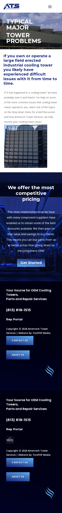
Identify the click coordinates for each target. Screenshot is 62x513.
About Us (18, 354)
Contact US (20, 340)
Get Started (31, 263)
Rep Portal (14, 319)
